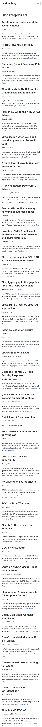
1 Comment (18, 289)
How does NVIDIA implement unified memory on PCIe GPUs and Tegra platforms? (19, 234)
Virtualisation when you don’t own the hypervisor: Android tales (19, 140)
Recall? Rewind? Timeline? (17, 44)
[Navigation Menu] (38, 3)
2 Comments (20, 193)
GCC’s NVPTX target (13, 547)
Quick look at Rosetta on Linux (20, 417)
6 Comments (16, 421)
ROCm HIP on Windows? (16, 503)
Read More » (33, 39)
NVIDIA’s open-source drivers (19, 481)
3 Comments (17, 356)
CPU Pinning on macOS (15, 352)
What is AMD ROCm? (14, 710)
